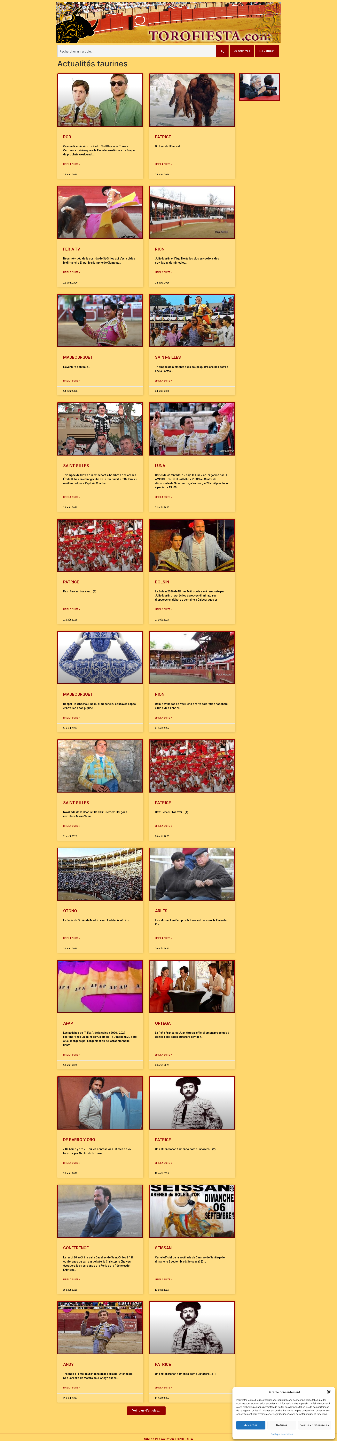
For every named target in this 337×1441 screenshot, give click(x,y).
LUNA (160, 465)
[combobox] (136, 51)
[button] (329, 1392)
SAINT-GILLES (168, 357)
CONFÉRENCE (76, 1248)
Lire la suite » (71, 164)
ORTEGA (163, 1023)
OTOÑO (70, 911)
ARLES (161, 911)
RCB (67, 137)
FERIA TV (71, 249)
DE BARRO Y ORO (79, 1139)
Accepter (250, 1425)
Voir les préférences (314, 1425)
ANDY (68, 1364)
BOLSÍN (162, 582)
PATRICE (163, 137)
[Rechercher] (222, 51)
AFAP (68, 1023)
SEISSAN (163, 1248)
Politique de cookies (282, 1434)
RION (159, 249)
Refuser (281, 1425)
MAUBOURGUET (78, 357)
